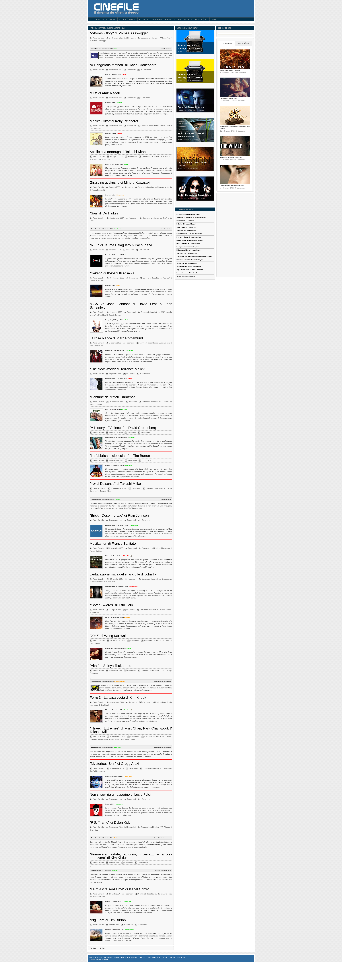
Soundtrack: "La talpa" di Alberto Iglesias (191, 217)
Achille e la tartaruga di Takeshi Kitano (118, 152)
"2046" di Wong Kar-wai (108, 636)
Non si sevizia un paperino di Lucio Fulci (120, 794)
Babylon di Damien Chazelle (230, 70)
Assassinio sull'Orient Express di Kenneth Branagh (194, 256)
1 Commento (146, 460)
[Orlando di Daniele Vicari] (235, 96)
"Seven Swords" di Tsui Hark (111, 605)
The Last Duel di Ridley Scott (186, 253)
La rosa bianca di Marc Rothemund (116, 338)
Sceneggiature (109, 19)
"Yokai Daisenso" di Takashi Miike (115, 484)
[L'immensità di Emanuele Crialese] (235, 183)
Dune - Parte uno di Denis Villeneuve (189, 273)
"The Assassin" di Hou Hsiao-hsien (188, 266)
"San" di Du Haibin (104, 213)
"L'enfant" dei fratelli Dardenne (112, 397)
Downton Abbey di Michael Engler (188, 214)
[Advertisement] (235, 234)
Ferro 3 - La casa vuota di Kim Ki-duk (118, 698)
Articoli (132, 19)
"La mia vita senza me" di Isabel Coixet (119, 889)
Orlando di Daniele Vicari (228, 98)
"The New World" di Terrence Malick (117, 369)
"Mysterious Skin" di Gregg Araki (114, 764)
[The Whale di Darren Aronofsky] (235, 155)
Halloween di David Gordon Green (188, 250)
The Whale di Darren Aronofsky (231, 157)
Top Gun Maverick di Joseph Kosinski (189, 269)
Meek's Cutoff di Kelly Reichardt (114, 121)
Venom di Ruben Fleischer (185, 276)
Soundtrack (156, 19)
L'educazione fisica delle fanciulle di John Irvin (124, 574)
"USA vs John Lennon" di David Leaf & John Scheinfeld (131, 305)
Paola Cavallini (98, 38)
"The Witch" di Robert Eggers (186, 263)
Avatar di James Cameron (191, 107)
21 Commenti (144, 250)
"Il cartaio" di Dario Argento (186, 230)
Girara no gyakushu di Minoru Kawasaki (120, 183)
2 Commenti (145, 98)
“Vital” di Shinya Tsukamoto (110, 666)
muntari (177, 19)
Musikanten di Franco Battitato (113, 544)
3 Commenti (142, 925)
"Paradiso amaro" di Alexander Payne (189, 260)
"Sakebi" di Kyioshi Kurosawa (112, 273)
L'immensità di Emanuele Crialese (232, 185)
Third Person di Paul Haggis (186, 227)
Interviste (143, 19)
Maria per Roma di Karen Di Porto (188, 243)
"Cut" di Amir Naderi (105, 93)
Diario (168, 19)
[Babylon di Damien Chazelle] (235, 68)
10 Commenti (145, 70)
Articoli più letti (243, 43)
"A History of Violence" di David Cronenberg (123, 428)
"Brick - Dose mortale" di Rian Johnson (119, 515)
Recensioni (95, 19)
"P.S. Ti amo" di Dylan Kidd (110, 822)
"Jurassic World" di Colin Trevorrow (189, 234)
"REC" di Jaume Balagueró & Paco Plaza (121, 245)
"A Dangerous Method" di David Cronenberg (123, 65)
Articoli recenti (226, 43)
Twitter (198, 19)
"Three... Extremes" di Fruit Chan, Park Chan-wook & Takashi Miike (131, 730)
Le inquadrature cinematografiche (188, 247)
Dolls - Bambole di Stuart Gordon (195, 195)
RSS (206, 19)
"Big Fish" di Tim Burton (108, 920)
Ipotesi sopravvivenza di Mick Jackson (189, 240)
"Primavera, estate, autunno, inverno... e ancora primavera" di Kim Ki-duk (131, 856)
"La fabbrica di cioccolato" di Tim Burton (120, 456)
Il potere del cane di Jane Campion (188, 237)
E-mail (213, 19)
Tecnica (122, 19)
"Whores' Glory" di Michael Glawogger (119, 33)
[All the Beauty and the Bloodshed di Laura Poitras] (235, 124)
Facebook (188, 19)
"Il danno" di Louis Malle (185, 221)
